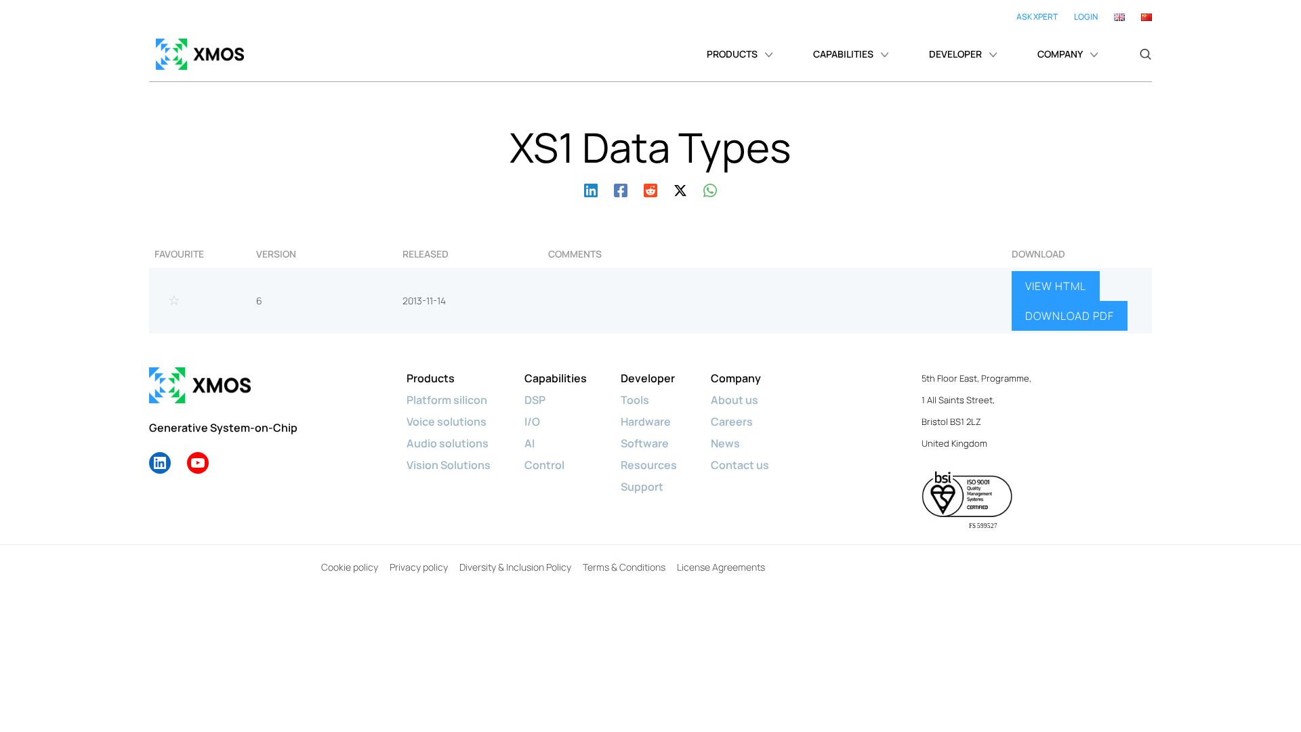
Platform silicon (447, 399)
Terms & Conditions (624, 567)
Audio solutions (448, 443)
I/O (532, 421)
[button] (1145, 54)
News (725, 443)
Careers (732, 421)
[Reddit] (650, 189)
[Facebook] (620, 189)
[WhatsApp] (710, 189)
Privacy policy (419, 567)
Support (642, 486)
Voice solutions (447, 421)
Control (544, 465)
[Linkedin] (591, 189)
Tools (635, 399)
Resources (649, 465)
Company (736, 378)
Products (431, 378)
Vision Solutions (449, 465)
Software (645, 443)
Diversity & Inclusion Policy (515, 567)
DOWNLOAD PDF (1069, 315)
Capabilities (555, 378)
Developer (648, 378)
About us (734, 399)
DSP (534, 399)
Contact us (740, 465)
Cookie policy (349, 567)
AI (529, 443)
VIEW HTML (1055, 286)
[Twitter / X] (680, 189)
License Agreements (721, 567)
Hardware (646, 421)
